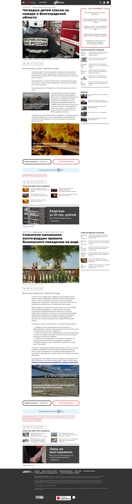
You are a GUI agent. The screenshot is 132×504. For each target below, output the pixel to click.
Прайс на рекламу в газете (49, 471)
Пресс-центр (77, 471)
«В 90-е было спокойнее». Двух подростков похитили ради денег (97, 76)
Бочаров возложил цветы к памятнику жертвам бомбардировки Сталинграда (38, 435)
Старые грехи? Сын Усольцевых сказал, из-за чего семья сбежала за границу (98, 65)
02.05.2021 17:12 (27, 7)
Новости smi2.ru (28, 226)
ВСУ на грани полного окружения (97, 112)
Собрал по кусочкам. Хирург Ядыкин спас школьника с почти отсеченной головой (98, 242)
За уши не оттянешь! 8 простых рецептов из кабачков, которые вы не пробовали (98, 260)
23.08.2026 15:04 (27, 232)
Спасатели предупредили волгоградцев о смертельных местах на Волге (53, 386)
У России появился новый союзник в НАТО (98, 95)
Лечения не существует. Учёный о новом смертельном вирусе (97, 58)
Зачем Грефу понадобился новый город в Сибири (97, 119)
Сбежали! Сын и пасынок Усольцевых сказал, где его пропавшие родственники (98, 266)
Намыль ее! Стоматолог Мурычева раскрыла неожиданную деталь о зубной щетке (98, 236)
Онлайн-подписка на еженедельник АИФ (46, 473)
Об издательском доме (65, 471)
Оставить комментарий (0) (66, 161)
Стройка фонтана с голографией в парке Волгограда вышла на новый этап (68, 440)
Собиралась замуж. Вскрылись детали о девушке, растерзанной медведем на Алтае (97, 71)
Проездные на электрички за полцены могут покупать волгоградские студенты (95, 42)
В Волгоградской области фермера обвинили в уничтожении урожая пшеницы (67, 190)
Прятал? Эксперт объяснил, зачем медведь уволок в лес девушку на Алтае (98, 83)
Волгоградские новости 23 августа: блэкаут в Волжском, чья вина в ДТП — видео (95, 20)
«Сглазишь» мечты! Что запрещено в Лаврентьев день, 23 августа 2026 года (95, 28)
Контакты (37, 471)
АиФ (71, 59)
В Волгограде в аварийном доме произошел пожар (68, 195)
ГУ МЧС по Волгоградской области (33, 284)
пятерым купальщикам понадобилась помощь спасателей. (55, 362)
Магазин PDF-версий (89, 471)
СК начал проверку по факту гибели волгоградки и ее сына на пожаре (51, 145)
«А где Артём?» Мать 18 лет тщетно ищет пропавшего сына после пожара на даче (98, 54)
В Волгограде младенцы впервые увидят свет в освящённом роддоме (95, 35)
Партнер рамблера (50, 497)
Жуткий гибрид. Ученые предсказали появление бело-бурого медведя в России (98, 254)
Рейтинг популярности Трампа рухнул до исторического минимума (98, 101)
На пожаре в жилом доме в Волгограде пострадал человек (39, 195)
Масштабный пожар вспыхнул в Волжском (95, 13)
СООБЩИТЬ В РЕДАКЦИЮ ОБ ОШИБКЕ (69, 473)
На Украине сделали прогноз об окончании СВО (97, 107)
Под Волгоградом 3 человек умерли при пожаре (38, 200)
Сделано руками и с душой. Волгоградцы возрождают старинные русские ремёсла (38, 440)
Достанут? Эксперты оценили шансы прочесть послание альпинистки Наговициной (98, 248)
